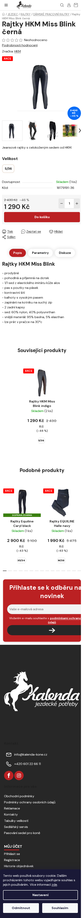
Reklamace (12, 808)
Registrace (12, 860)
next (79, 505)
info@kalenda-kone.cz (30, 754)
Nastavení (40, 895)
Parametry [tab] (40, 253)
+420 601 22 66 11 (27, 764)
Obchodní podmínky (19, 796)
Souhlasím (60, 908)
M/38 (61, 560)
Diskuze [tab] (65, 253)
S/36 (41, 440)
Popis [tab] (17, 253)
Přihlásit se (12, 854)
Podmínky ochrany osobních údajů (29, 802)
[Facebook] (8, 775)
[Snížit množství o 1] (62, 203)
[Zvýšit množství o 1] (77, 203)
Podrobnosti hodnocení (20, 45)
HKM (17, 51)
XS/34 (21, 560)
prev (4, 505)
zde (54, 884)
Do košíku (42, 217)
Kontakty (11, 814)
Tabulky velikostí (16, 821)
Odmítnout (21, 908)
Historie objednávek (19, 866)
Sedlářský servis (16, 827)
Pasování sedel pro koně (22, 833)
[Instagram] (19, 775)
